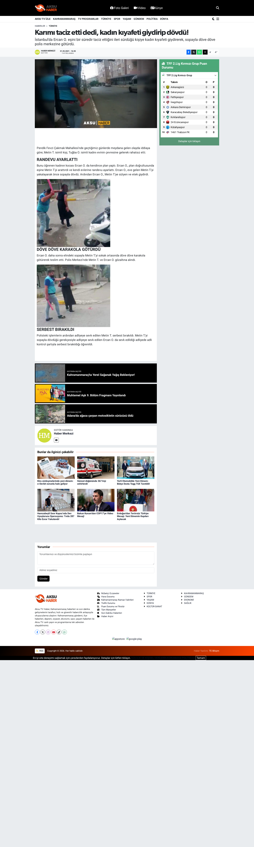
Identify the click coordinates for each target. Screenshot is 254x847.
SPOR (117, 18)
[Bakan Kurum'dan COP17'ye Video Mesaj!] (96, 499)
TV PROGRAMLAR (88, 18)
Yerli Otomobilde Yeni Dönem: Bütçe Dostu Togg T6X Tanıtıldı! (133, 482)
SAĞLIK (187, 603)
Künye (158, 8)
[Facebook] (37, 632)
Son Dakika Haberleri (111, 613)
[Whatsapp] (64, 632)
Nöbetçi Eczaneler (110, 593)
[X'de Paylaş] (193, 52)
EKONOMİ (189, 600)
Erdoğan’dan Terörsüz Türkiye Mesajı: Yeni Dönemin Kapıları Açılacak (133, 516)
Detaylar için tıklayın (189, 141)
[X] (42, 632)
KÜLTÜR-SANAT (154, 606)
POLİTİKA (152, 18)
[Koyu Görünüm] (213, 19)
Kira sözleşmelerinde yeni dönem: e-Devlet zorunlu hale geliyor (55, 482)
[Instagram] (48, 632)
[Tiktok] (59, 632)
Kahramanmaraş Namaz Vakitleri (117, 600)
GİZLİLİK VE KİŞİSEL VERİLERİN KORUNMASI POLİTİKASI (163, 657)
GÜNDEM (139, 18)
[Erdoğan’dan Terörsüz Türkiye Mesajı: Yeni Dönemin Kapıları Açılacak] (135, 499)
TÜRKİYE (106, 18)
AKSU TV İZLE (43, 18)
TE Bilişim (214, 651)
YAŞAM (127, 18)
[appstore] (119, 638)
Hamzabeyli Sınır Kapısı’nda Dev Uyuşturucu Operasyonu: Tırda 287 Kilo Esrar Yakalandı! (55, 516)
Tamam (201, 657)
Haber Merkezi (63, 433)
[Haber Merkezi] (44, 435)
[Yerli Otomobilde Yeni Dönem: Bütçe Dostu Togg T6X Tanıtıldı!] (135, 467)
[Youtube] (53, 632)
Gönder (43, 578)
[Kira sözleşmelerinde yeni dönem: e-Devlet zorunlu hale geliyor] (56, 467)
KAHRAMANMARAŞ (64, 18)
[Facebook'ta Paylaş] (189, 52)
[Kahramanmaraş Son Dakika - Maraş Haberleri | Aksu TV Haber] (46, 8)
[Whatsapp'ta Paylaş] (199, 52)
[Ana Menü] (217, 19)
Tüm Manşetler (108, 609)
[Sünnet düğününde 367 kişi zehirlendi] (96, 467)
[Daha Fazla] (205, 52)
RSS (41, 651)
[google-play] (134, 638)
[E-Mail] (56, 440)
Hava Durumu (108, 596)
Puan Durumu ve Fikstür (113, 606)
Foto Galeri (121, 8)
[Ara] (217, 7)
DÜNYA (164, 18)
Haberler (40, 26)
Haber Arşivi (107, 616)
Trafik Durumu (108, 603)
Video (142, 8)
